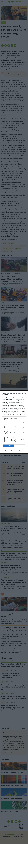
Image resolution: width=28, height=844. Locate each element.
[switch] (22, 422)
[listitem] (14, 419)
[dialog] (14, 422)
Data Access (14, 450)
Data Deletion (6, 450)
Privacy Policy (22, 450)
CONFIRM (8, 445)
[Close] (25, 393)
